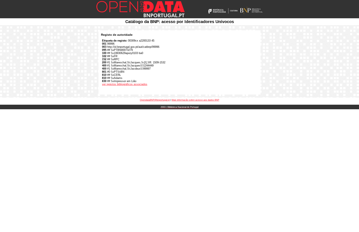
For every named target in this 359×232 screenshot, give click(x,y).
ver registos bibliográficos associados (124, 84)
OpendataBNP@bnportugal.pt (155, 100)
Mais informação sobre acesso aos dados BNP (195, 100)
